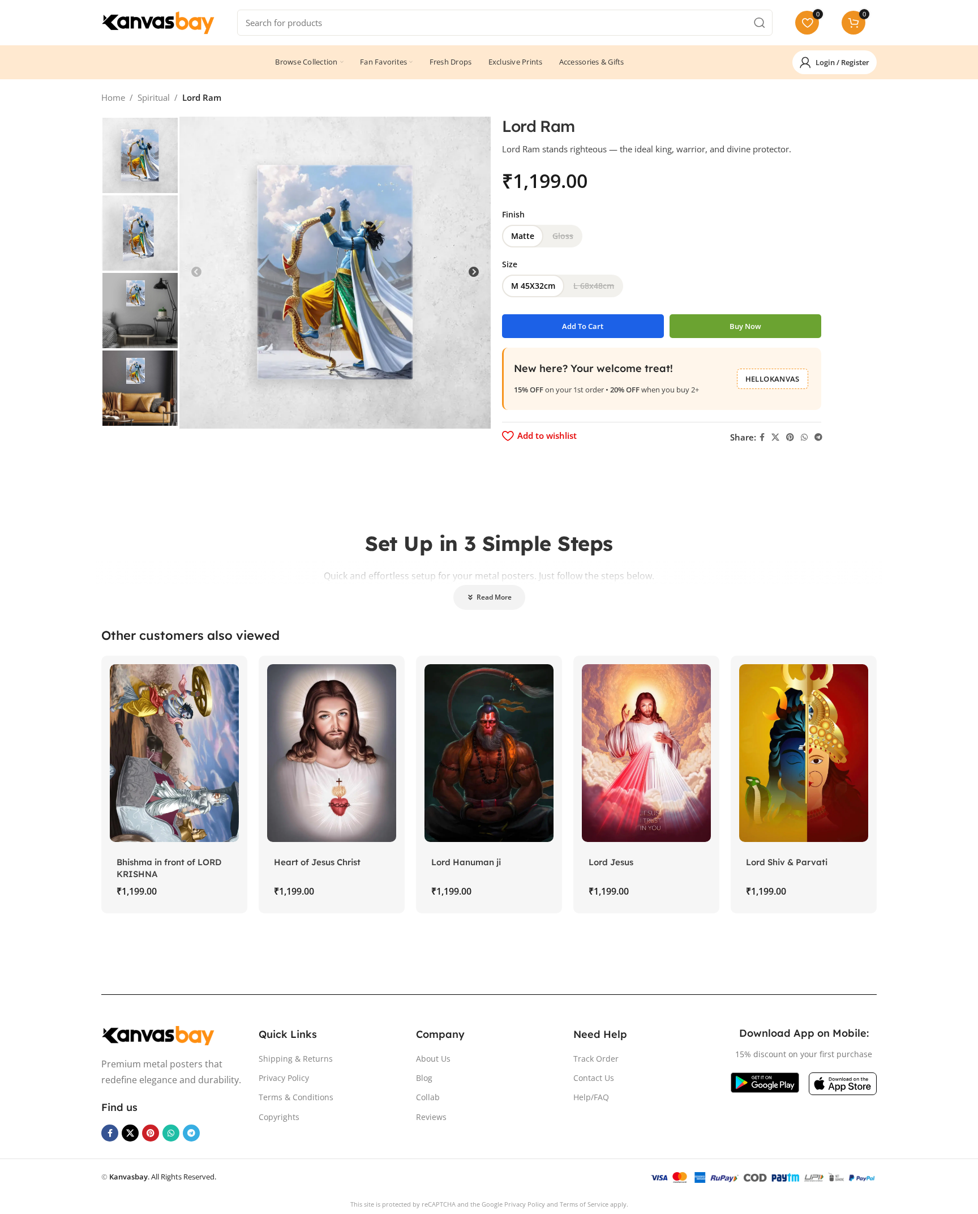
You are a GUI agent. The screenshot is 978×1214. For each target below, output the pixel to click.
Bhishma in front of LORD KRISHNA (169, 868)
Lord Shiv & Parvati (786, 862)
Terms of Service (584, 1204)
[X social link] (775, 437)
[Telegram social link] (818, 437)
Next (473, 272)
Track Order (596, 1058)
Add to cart (582, 326)
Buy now (745, 326)
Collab (428, 1097)
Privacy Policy (284, 1077)
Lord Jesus (611, 862)
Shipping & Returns (296, 1058)
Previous (196, 272)
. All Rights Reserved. (162, 1177)
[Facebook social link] (762, 437)
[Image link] (158, 1035)
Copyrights (279, 1117)
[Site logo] (158, 21)
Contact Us (593, 1077)
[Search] (760, 23)
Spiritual (154, 97)
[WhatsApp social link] (804, 437)
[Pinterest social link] (790, 437)
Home (113, 97)
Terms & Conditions (296, 1097)
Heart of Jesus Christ (317, 862)
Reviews (431, 1117)
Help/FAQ (591, 1097)
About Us (433, 1058)
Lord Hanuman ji (466, 862)
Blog (424, 1077)
